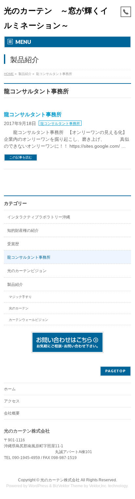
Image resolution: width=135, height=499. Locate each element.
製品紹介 (15, 284)
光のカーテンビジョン (27, 270)
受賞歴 (13, 244)
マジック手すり (20, 297)
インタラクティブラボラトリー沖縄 (38, 217)
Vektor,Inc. (98, 486)
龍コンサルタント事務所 (33, 114)
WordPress (38, 486)
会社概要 (12, 413)
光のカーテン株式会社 (60, 480)
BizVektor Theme (68, 486)
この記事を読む (20, 157)
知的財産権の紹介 (23, 230)
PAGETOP (115, 371)
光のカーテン (19, 308)
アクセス (12, 401)
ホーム (10, 389)
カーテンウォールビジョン (28, 320)
